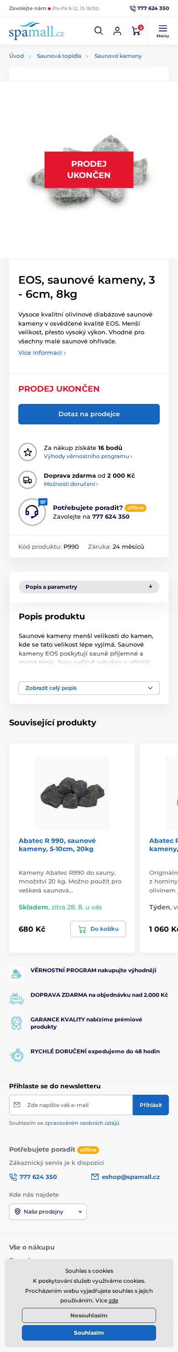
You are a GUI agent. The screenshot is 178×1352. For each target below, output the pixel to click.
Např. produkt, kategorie (68, 67)
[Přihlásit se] (117, 31)
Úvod (16, 55)
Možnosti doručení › (71, 483)
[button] (99, 31)
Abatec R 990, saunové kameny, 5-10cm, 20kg (57, 845)
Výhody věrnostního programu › (88, 456)
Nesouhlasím (89, 1315)
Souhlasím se (64, 1123)
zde (113, 1300)
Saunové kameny (118, 55)
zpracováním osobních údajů (82, 1123)
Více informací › (42, 352)
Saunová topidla (59, 55)
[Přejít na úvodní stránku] (36, 31)
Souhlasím (89, 1332)
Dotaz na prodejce (89, 414)
